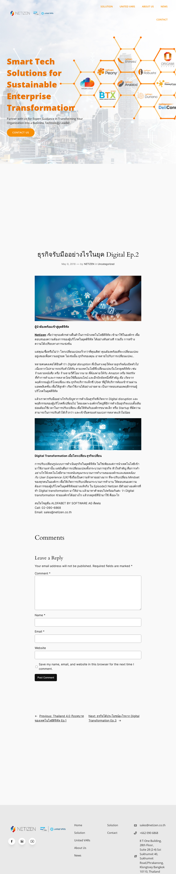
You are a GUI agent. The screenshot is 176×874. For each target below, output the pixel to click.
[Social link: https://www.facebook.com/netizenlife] (13, 841)
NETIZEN (89, 263)
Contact (162, 19)
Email (40, 631)
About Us (148, 6)
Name (40, 615)
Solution (107, 6)
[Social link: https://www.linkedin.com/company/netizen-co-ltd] (24, 841)
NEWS (164, 6)
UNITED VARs (127, 6)
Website (40, 648)
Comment (43, 573)
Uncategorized (106, 263)
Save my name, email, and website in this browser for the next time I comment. (86, 666)
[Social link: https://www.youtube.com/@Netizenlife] (34, 841)
